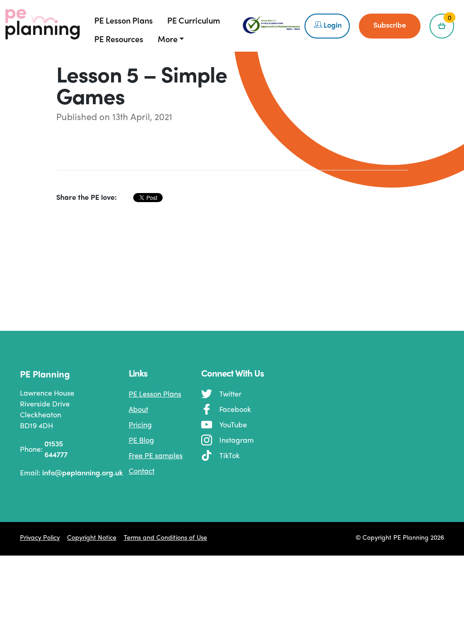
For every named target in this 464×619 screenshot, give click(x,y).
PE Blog (141, 440)
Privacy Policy (40, 537)
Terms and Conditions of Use (165, 537)
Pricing (140, 424)
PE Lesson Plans (155, 393)
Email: (51, 472)
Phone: (44, 448)
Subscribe (389, 24)
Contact (142, 470)
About (138, 409)
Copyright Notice (91, 537)
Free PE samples (156, 455)
